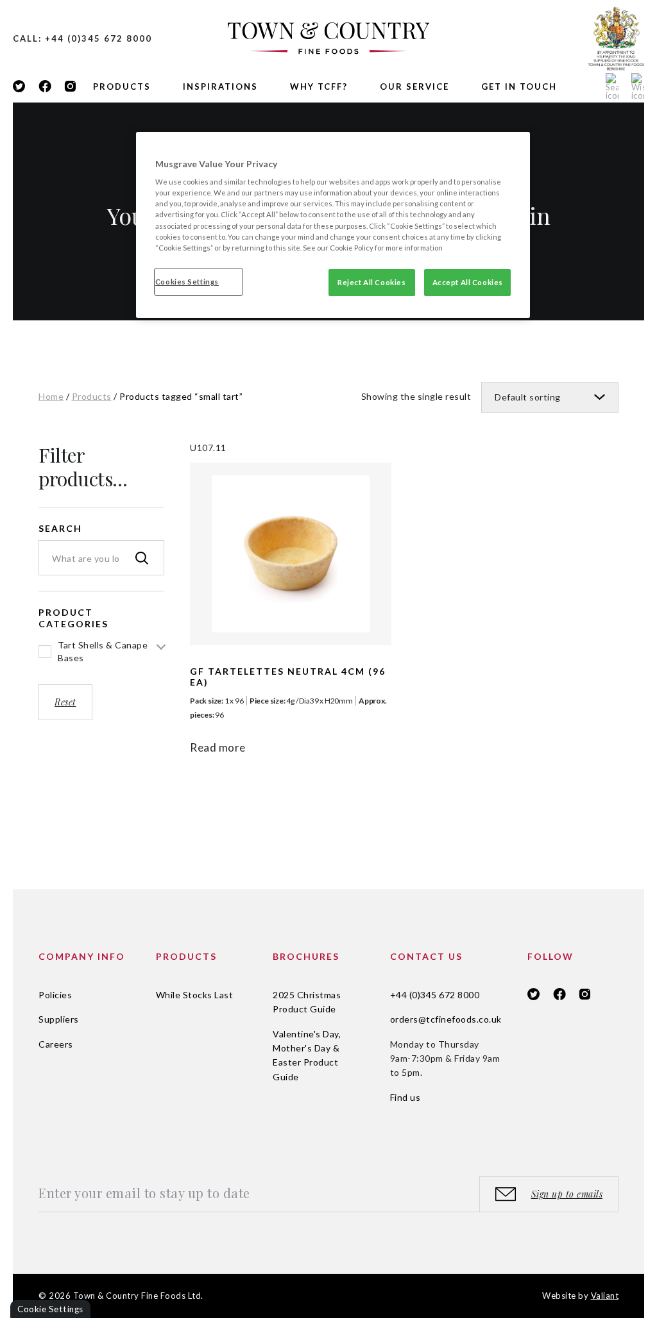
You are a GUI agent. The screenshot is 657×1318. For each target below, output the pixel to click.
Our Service (414, 86)
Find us (405, 1097)
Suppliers (58, 1019)
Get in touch (519, 86)
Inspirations (220, 86)
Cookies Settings (187, 281)
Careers (55, 1044)
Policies (55, 994)
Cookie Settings (50, 1309)
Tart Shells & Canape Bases (103, 651)
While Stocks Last (195, 994)
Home (51, 396)
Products (122, 86)
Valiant (605, 1295)
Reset (65, 702)
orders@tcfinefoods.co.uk (446, 1019)
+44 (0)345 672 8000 (435, 994)
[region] (333, 225)
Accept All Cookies (467, 282)
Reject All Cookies (371, 282)
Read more (218, 747)
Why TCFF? (319, 86)
